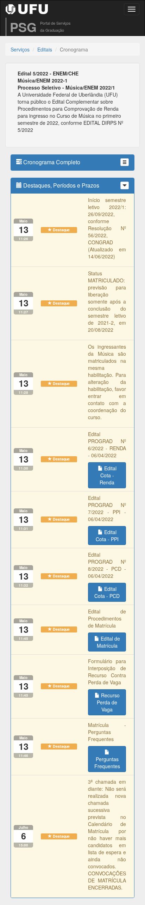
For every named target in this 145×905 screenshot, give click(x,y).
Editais (44, 49)
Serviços (20, 49)
